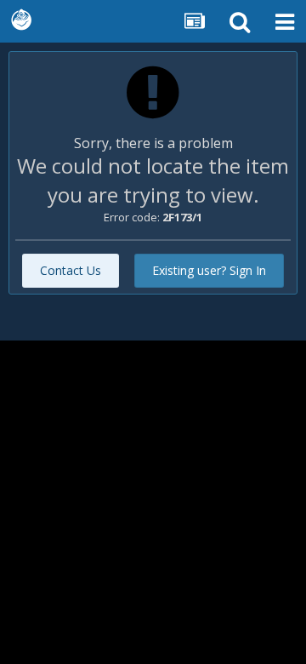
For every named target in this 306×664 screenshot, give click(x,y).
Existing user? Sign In (209, 270)
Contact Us (70, 270)
